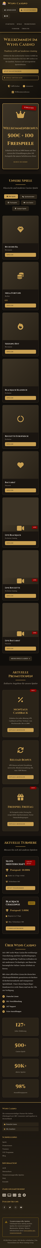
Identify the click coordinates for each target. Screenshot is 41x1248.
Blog (4, 1156)
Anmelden (11, 10)
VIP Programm (7, 1152)
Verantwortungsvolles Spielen (13, 1175)
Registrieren (29, 10)
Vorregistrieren (15, 928)
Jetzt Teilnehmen (15, 888)
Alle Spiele (12, 196)
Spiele (19, 24)
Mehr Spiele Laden (19, 659)
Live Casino (29, 202)
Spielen (10, 255)
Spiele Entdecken (14, 78)
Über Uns (25, 29)
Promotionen (30, 24)
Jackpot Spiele (21, 208)
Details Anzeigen (17, 730)
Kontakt (5, 1182)
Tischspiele (13, 202)
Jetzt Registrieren (12, 71)
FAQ (4, 1178)
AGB (4, 1168)
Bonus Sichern (20, 162)
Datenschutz (7, 1171)
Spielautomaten (29, 196)
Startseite (9, 24)
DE (7, 16)
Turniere (15, 29)
